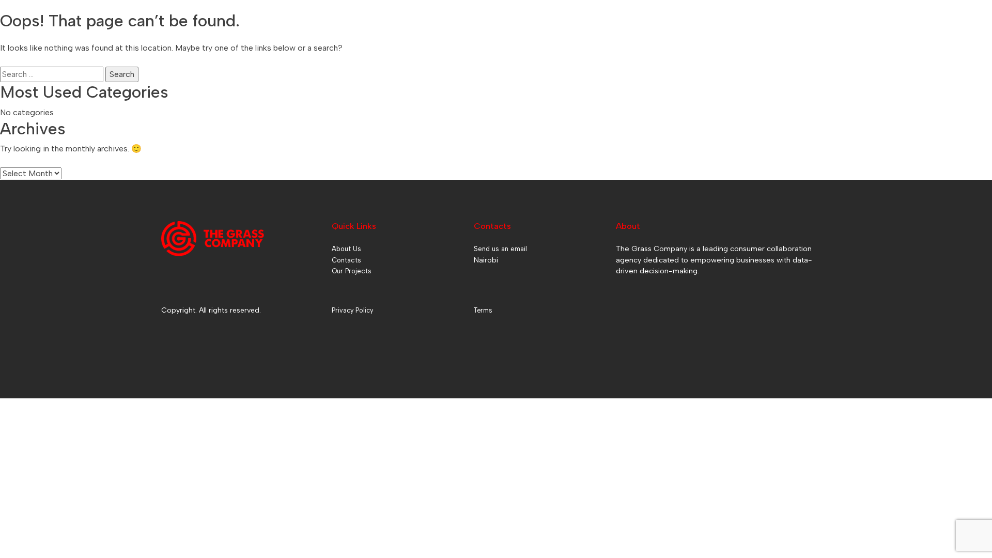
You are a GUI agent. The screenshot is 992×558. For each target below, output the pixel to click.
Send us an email (500, 249)
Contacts (346, 260)
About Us (346, 249)
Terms (483, 310)
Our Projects (351, 271)
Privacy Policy (352, 310)
